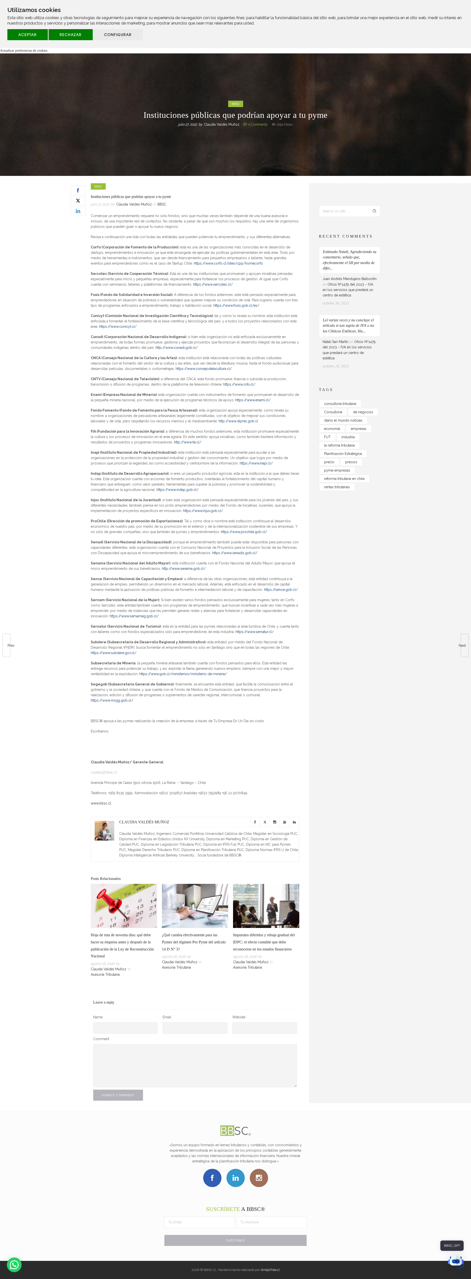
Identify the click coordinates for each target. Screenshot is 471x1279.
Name (98, 1017)
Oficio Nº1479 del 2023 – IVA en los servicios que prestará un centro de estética (348, 289)
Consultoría (333, 412)
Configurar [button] (118, 34)
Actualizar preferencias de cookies (23, 50)
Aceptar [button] (27, 34)
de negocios (363, 412)
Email (167, 1017)
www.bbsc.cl (101, 803)
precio (329, 462)
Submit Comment (118, 1095)
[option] (123, 931)
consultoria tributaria (340, 404)
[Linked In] (294, 822)
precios (351, 462)
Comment (101, 1039)
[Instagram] (274, 822)
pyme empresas (337, 470)
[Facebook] (255, 822)
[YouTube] (284, 822)
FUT (327, 437)
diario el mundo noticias (343, 420)
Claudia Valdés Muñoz (221, 124)
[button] (14, 1264)
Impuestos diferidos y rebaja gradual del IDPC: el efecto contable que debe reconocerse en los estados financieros (264, 942)
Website (238, 1017)
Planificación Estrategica (343, 454)
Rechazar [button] (71, 34)
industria (348, 437)
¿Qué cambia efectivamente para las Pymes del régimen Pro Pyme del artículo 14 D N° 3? (194, 942)
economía (332, 429)
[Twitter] (265, 822)
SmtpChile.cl (270, 1270)
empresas (358, 429)
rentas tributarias (337, 487)
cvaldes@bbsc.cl (104, 772)
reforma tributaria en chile (344, 479)
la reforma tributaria (339, 445)
